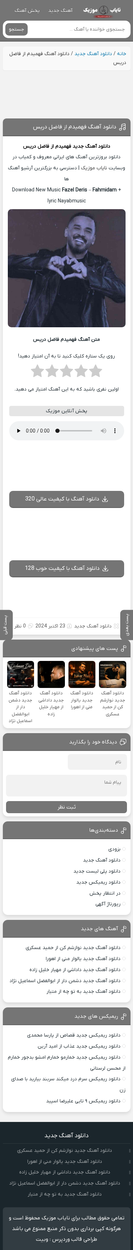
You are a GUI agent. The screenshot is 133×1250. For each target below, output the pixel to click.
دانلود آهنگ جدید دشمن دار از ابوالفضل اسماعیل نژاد (65, 981)
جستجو (16, 29)
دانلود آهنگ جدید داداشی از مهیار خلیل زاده (75, 969)
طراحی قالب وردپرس (74, 1239)
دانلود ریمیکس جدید (98, 882)
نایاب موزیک (94, 168)
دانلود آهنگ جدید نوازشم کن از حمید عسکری (73, 947)
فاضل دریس (36, 146)
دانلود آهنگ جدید (93, 54)
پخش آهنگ (27, 10)
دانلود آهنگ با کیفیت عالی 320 (62, 499)
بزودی (114, 849)
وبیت (42, 1239)
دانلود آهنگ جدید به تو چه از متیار (83, 991)
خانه (121, 54)
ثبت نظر (66, 807)
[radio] (95, 373)
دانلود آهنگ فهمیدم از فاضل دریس (74, 127)
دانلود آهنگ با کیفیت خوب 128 (62, 568)
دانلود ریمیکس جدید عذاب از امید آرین (79, 1046)
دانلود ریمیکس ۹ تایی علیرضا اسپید (83, 1101)
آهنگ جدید (60, 10)
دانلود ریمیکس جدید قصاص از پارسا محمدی (74, 1035)
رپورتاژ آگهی (108, 904)
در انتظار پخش (105, 893)
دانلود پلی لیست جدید (97, 871)
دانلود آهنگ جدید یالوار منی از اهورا (83, 958)
